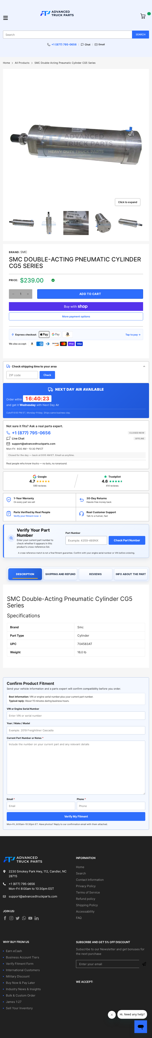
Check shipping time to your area (34, 366)
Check (47, 375)
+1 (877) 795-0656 (64, 44)
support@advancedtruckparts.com (33, 443)
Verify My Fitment (76, 816)
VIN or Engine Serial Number (23, 708)
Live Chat (78, 438)
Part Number (73, 532)
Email (102, 44)
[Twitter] (11, 918)
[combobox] (76, 35)
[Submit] (144, 964)
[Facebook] (5, 918)
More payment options (76, 316)
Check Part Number (127, 540)
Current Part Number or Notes (25, 737)
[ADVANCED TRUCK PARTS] (74, 18)
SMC (23, 252)
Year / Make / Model (18, 723)
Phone (81, 799)
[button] (13, 294)
